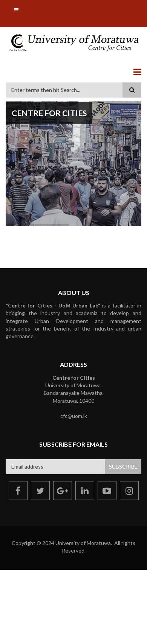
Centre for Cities (49, 113)
